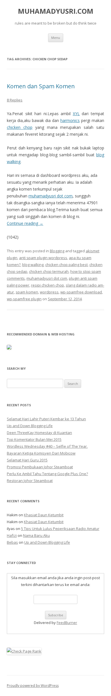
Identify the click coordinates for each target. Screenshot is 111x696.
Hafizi (12, 535)
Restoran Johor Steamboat (30, 480)
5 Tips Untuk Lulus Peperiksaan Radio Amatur (60, 528)
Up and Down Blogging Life (30, 425)
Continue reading (25, 223)
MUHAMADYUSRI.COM (55, 11)
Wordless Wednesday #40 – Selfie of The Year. (47, 446)
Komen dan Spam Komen (41, 86)
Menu (55, 37)
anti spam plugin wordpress (43, 257)
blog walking (33, 264)
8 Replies (14, 100)
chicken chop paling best (66, 264)
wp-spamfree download (81, 292)
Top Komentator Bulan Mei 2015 (34, 439)
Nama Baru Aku (36, 535)
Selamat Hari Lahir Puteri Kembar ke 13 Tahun (46, 418)
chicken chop (19, 127)
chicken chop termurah (49, 271)
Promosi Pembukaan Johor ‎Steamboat (40, 466)
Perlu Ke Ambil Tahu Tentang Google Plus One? (47, 473)
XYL (76, 113)
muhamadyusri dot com (50, 196)
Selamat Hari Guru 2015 (27, 460)
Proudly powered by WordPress (33, 685)
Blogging (57, 250)
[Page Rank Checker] (24, 651)
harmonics (70, 120)
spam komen (27, 292)
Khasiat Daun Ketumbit (43, 514)
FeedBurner (67, 622)
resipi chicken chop (47, 285)
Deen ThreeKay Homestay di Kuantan (39, 432)
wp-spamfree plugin (24, 298)
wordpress (49, 292)
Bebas (12, 542)
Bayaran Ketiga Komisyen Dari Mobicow (41, 453)
